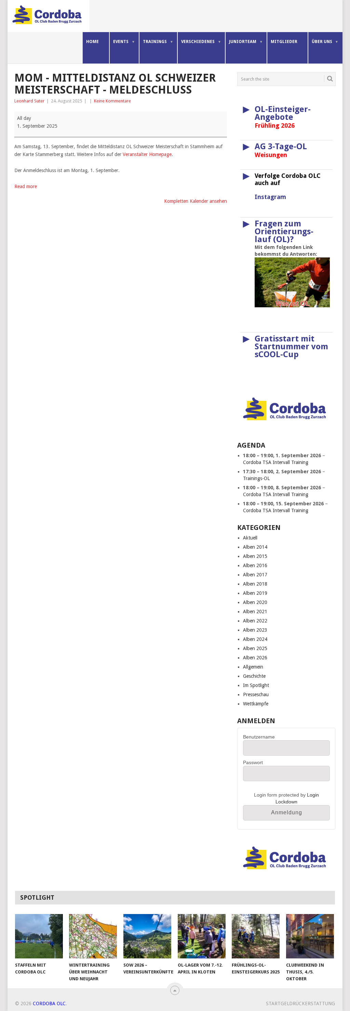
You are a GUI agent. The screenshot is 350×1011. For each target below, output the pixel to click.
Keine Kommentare (112, 100)
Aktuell (250, 537)
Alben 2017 (255, 574)
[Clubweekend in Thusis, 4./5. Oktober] (310, 936)
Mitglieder (284, 41)
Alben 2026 (255, 657)
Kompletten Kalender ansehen (195, 201)
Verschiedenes (198, 41)
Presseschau (256, 694)
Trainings (155, 41)
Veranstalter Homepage (147, 154)
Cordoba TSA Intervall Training (275, 462)
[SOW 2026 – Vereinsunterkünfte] (147, 936)
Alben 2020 (255, 602)
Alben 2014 (255, 547)
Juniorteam (242, 41)
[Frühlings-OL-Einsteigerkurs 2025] (256, 936)
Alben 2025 (255, 648)
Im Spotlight (256, 685)
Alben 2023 (255, 630)
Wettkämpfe (255, 703)
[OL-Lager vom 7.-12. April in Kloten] (202, 936)
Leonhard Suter (29, 100)
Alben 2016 (255, 565)
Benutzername (259, 737)
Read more (25, 186)
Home (92, 41)
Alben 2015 (255, 556)
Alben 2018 (255, 584)
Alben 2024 (255, 639)
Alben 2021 (255, 611)
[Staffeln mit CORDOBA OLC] (39, 936)
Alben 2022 (255, 620)
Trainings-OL (256, 478)
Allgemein (253, 667)
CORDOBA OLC (49, 1003)
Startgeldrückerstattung (300, 1003)
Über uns (322, 41)
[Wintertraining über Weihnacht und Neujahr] (93, 936)
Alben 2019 (255, 593)
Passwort (253, 762)
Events (121, 41)
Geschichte (254, 676)
